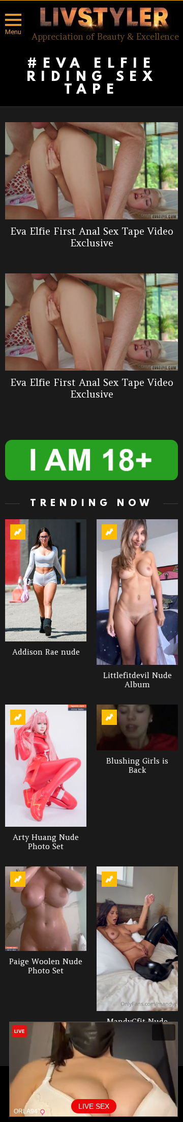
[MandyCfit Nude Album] (137, 939)
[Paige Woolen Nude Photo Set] (45, 908)
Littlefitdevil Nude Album (137, 679)
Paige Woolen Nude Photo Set (45, 966)
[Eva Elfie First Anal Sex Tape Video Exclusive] (91, 170)
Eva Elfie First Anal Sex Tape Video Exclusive (91, 237)
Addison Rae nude (46, 652)
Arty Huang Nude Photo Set (46, 841)
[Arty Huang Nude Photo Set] (45, 766)
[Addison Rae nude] (45, 580)
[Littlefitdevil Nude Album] (137, 592)
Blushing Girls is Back (137, 765)
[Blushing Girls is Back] (137, 727)
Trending (17, 532)
